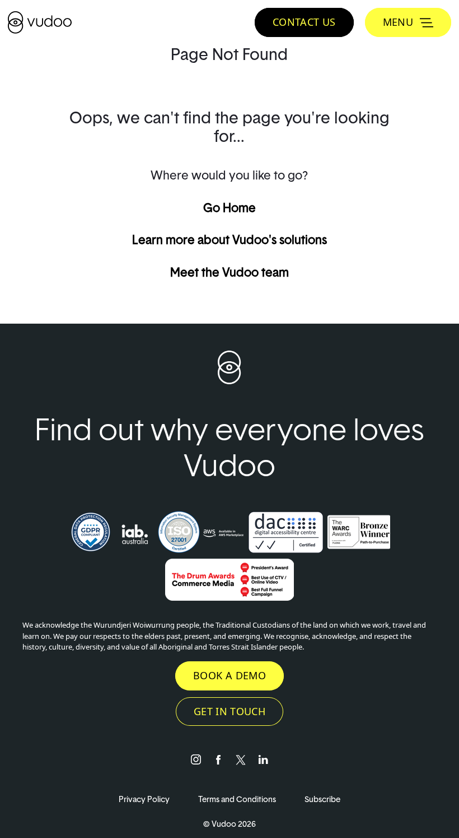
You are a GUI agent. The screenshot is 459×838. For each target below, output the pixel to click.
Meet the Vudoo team (229, 272)
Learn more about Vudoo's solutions (229, 239)
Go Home (229, 207)
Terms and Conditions (238, 799)
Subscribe (322, 799)
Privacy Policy (145, 799)
